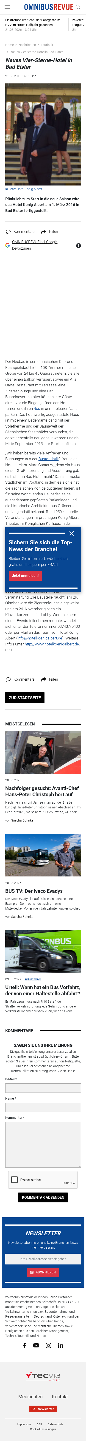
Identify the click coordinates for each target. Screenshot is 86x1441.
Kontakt (60, 1396)
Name (9, 1098)
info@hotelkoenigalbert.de (39, 638)
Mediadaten (30, 1396)
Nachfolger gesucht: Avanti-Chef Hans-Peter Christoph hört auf (42, 791)
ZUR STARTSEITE (25, 697)
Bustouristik (49, 459)
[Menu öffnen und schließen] (8, 7)
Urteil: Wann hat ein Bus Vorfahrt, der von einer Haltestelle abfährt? (42, 990)
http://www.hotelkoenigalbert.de (52, 644)
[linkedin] (60, 1345)
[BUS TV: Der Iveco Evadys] (43, 855)
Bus (37, 408)
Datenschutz (55, 1424)
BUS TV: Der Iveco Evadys (34, 891)
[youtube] (36, 1345)
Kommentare (24, 231)
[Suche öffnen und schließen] (76, 7)
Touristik (47, 45)
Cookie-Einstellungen (43, 1429)
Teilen (53, 231)
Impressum (24, 1424)
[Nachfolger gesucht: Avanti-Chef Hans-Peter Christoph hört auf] (43, 752)
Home (9, 45)
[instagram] (48, 1345)
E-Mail (10, 1079)
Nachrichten (27, 45)
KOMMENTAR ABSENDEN (43, 1197)
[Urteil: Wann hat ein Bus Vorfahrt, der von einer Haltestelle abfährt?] (43, 951)
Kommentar (13, 1117)
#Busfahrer (33, 979)
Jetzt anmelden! (25, 576)
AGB (39, 1424)
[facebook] (24, 1345)
